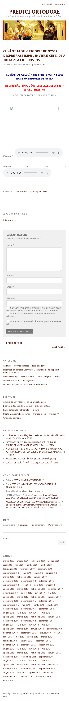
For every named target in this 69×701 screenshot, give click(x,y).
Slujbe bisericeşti (11, 380)
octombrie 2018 (46, 581)
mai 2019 (38, 573)
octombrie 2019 (45, 569)
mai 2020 (19, 565)
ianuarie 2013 (26, 641)
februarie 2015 (38, 617)
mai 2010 (21, 672)
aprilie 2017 (8, 597)
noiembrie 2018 (28, 581)
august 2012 (8, 649)
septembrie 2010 (47, 668)
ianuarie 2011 (54, 664)
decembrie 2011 (10, 657)
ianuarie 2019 (40, 577)
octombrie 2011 (28, 657)
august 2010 (8, 672)
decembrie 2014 (10, 621)
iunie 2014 (34, 625)
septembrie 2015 (47, 609)
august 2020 (53, 561)
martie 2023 (8, 561)
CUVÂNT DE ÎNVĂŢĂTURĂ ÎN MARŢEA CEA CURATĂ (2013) (32, 463)
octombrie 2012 (28, 645)
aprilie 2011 (8, 664)
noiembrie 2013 (10, 633)
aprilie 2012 (8, 653)
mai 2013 (20, 637)
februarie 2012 (38, 653)
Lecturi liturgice (44, 376)
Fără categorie (38, 366)
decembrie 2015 (10, 609)
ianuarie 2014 (37, 629)
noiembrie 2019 (27, 569)
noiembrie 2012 (10, 645)
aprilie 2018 (8, 589)
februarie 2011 (38, 664)
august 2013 (45, 633)
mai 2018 (50, 585)
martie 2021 (22, 561)
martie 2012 (22, 653)
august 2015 (8, 613)
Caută (6, 538)
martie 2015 (22, 617)
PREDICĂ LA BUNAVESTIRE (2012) (29, 480)
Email (10, 287)
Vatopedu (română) (12, 418)
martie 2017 (22, 597)
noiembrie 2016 (28, 601)
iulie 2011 (21, 660)
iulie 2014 (21, 625)
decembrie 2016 (10, 601)
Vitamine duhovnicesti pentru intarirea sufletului (25, 384)
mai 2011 (46, 660)
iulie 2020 (7, 565)
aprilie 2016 (39, 605)
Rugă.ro (35, 410)
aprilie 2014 (8, 629)
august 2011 (8, 660)
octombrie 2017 (10, 593)
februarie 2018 (38, 589)
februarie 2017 (38, 597)
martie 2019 (8, 577)
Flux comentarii (38, 525)
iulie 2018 (26, 585)
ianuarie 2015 (54, 617)
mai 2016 (26, 605)
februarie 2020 (10, 569)
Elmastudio (54, 693)
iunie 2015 (34, 613)
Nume (10, 275)
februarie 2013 (10, 641)
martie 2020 (46, 565)
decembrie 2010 (10, 668)
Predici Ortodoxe (34, 12)
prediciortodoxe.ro (34, 491)
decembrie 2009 (43, 676)
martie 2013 (46, 637)
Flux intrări (23, 525)
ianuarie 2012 (54, 653)
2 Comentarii (39, 65)
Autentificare (9, 525)
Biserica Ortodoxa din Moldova (17, 406)
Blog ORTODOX (42, 406)
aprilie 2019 (51, 573)
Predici (57, 376)
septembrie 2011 (47, 657)
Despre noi (60, 5)
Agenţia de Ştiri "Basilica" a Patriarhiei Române (24, 402)
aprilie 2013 (32, 637)
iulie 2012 (21, 649)
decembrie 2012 (43, 641)
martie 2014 (22, 629)
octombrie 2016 (46, 601)
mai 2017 (52, 593)
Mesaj (10, 245)
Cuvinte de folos (20, 192)
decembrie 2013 (54, 629)
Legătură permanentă (38, 192)
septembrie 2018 (11, 585)
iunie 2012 (34, 649)
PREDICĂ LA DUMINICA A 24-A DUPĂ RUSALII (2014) (30, 507)
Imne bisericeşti (10, 376)
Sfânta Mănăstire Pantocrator (16, 414)
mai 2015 (46, 613)
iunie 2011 (34, 660)
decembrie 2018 (10, 581)
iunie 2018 (38, 585)
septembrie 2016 (11, 605)
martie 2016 (52, 605)
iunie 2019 (26, 573)
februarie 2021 (38, 561)
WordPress (27, 693)
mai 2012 (46, 649)
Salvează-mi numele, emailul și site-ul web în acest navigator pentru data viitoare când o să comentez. (33, 309)
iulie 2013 (58, 633)
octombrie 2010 (28, 668)
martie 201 (8, 680)
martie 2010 (48, 672)
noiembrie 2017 (55, 589)
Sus (5, 696)
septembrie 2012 (46, 645)
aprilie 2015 (8, 617)
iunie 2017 (40, 593)
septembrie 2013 (28, 633)
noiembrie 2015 (28, 609)
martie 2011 (22, 664)
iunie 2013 (8, 637)
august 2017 (26, 593)
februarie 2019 (24, 577)
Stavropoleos (39, 414)
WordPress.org (55, 525)
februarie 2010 (10, 676)
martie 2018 (22, 589)
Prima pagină (46, 5)
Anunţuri (7, 366)
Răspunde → (9, 220)
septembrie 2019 (11, 573)
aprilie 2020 (32, 565)
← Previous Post (12, 343)
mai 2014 (46, 625)
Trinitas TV (54, 414)
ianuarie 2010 (26, 676)
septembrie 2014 (47, 621)
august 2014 (8, 625)
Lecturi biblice (27, 376)
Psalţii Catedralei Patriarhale (16, 410)
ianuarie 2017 (54, 597)
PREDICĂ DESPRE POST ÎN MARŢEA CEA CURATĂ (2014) (31, 459)
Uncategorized (28, 380)
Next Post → (59, 347)
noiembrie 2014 (28, 621)
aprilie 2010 (34, 672)
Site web (10, 298)
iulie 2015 (21, 613)
